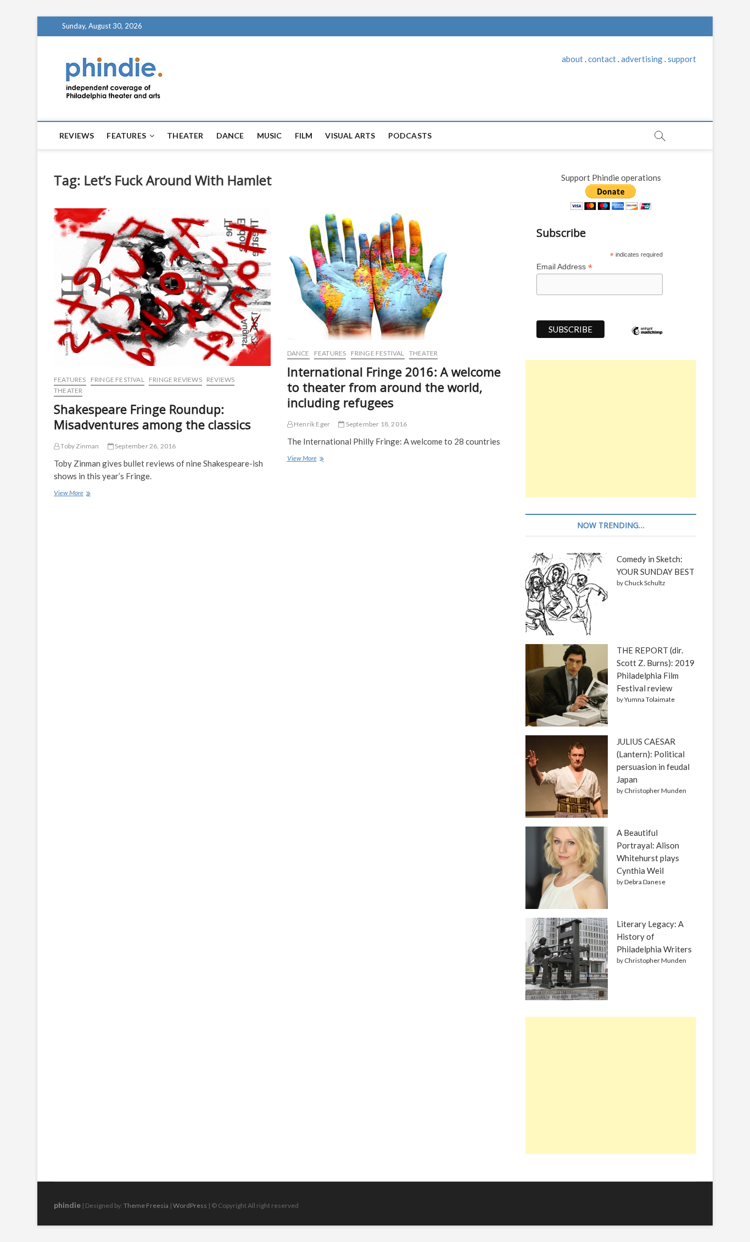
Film (304, 135)
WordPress (190, 1205)
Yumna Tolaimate (649, 699)
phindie (67, 1205)
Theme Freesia (146, 1205)
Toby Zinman (79, 446)
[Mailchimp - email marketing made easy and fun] (647, 339)
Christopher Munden (655, 790)
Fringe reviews (175, 379)
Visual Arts (350, 135)
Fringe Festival (117, 379)
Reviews (76, 135)
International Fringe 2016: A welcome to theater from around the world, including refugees (394, 387)
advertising (642, 59)
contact (602, 59)
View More (71, 494)
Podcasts (410, 135)
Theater (185, 135)
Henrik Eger (311, 424)
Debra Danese (644, 882)
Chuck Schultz (644, 583)
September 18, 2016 (375, 424)
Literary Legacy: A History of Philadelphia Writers (654, 936)
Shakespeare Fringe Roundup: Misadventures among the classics (152, 417)
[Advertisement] (610, 428)
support (682, 59)
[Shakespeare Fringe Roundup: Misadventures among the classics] (162, 287)
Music (269, 135)
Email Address (564, 267)
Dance (230, 135)
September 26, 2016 (145, 446)
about (572, 59)
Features (126, 135)
